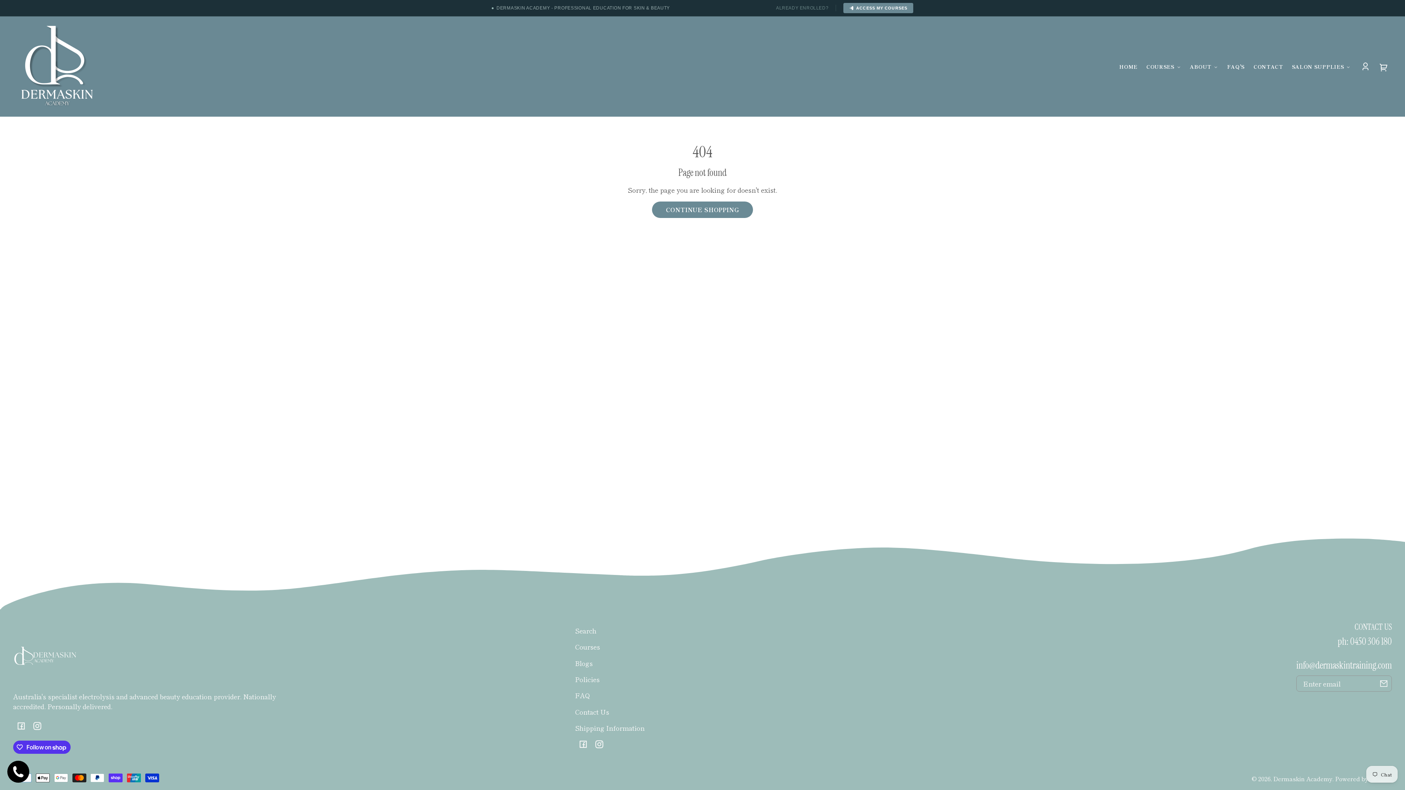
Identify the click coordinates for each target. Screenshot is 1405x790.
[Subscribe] (1384, 684)
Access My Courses (881, 8)
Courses (587, 646)
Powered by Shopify (1363, 778)
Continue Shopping (702, 209)
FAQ (582, 695)
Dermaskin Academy (1303, 778)
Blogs (584, 663)
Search (585, 630)
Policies (587, 679)
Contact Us (592, 711)
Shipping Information (610, 728)
